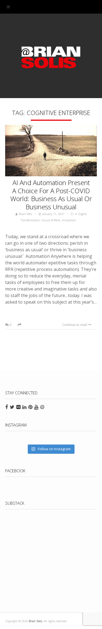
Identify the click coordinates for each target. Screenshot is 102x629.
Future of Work (50, 220)
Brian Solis (51, 57)
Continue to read (75, 324)
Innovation (69, 220)
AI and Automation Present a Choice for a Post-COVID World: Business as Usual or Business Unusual (51, 194)
